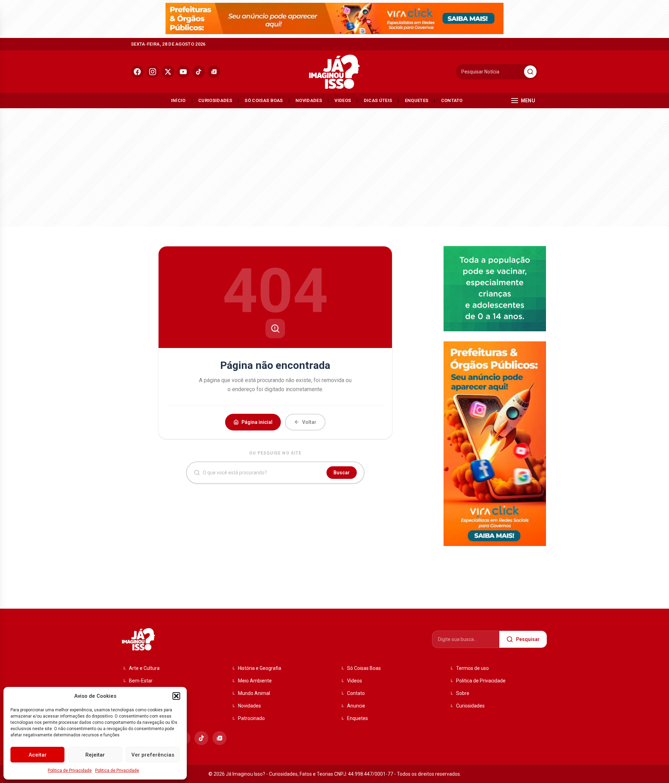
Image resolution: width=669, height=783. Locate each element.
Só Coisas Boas (264, 100)
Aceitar (38, 755)
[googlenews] (214, 71)
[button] (176, 696)
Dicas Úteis (378, 100)
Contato (452, 100)
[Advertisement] (334, 165)
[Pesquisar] (530, 71)
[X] (168, 71)
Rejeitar (95, 755)
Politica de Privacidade (70, 770)
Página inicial (256, 422)
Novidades (308, 100)
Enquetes (417, 100)
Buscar (341, 472)
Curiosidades (215, 100)
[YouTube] (183, 71)
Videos (342, 100)
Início (178, 100)
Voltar (309, 422)
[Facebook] (137, 71)
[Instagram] (152, 71)
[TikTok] (198, 71)
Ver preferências (152, 755)
